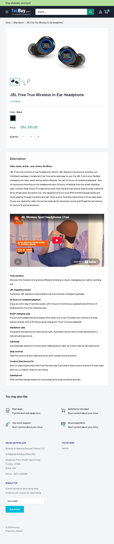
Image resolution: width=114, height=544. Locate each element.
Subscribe (15, 509)
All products (18, 22)
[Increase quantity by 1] (38, 137)
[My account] (100, 11)
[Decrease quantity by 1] (24, 137)
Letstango (15, 101)
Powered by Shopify (14, 531)
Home (8, 22)
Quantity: (14, 136)
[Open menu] (7, 12)
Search (65, 448)
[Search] (90, 12)
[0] (106, 11)
